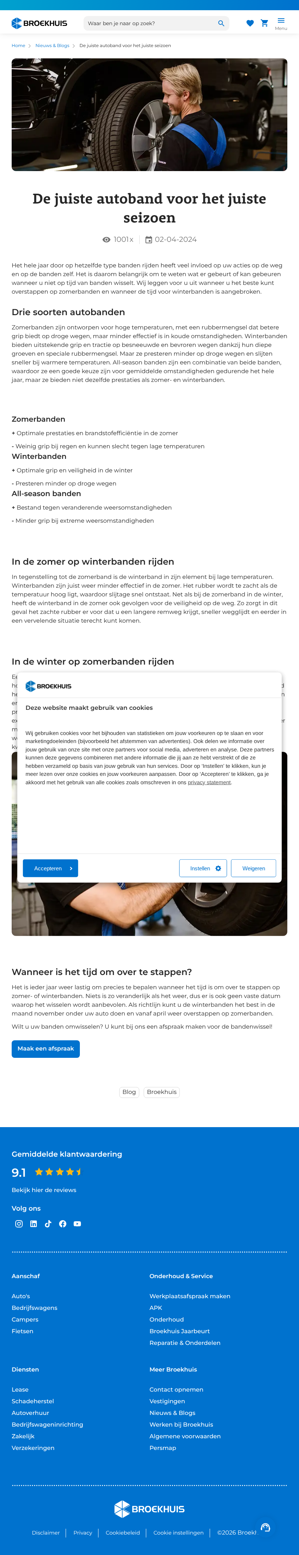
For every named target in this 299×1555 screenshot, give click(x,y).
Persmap (163, 1448)
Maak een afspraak (46, 1048)
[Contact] (265, 1527)
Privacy (82, 1532)
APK (156, 1308)
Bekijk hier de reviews (44, 1190)
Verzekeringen (33, 1448)
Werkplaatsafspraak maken (190, 1296)
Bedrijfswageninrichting (47, 1424)
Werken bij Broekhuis (181, 1424)
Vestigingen (167, 1401)
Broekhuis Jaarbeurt (180, 1331)
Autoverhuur (30, 1413)
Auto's (21, 1296)
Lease (20, 1389)
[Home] (39, 23)
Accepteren (48, 868)
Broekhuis (161, 1092)
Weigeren (253, 868)
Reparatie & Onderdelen (185, 1343)
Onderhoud (167, 1319)
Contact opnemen (176, 1389)
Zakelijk (23, 1436)
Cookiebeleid (123, 1532)
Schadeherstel (33, 1401)
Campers (25, 1319)
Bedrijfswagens (34, 1308)
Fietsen (23, 1331)
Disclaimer (46, 1532)
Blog (129, 1092)
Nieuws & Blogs (52, 46)
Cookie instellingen (179, 1532)
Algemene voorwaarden (185, 1436)
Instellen (200, 868)
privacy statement (209, 782)
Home (18, 46)
